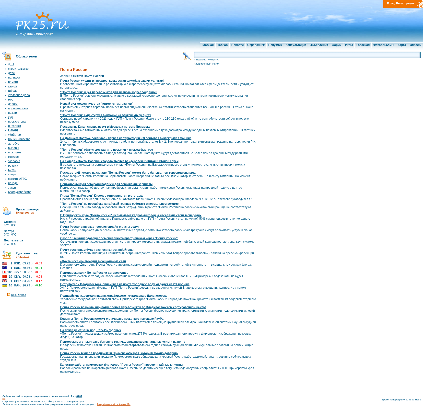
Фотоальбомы (383, 45)
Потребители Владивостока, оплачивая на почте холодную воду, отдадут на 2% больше (124, 284)
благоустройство (19, 192)
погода (13, 183)
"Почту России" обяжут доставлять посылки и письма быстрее (106, 149)
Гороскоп (363, 45)
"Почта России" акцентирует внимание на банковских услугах (105, 115)
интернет (14, 126)
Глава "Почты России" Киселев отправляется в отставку (101, 195)
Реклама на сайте (42, 401)
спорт (12, 174)
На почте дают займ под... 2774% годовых (90, 330)
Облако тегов (26, 56)
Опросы (415, 45)
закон (12, 187)
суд (10, 117)
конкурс (13, 157)
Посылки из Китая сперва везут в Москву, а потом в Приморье (105, 126)
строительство (18, 68)
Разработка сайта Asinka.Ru (113, 404)
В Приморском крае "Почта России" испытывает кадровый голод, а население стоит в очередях (130, 215)
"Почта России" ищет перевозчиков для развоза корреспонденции (108, 92)
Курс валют (24, 253)
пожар (12, 112)
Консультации (296, 45)
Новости (237, 45)
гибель (12, 90)
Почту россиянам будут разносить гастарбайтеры (96, 249)
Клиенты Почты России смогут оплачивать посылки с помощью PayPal (112, 318)
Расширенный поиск (206, 63)
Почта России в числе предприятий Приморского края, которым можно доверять (119, 353)
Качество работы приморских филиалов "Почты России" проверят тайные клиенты (121, 364)
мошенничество (19, 139)
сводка (12, 86)
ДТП (11, 64)
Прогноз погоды (27, 209)
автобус (13, 143)
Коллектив (23, 401)
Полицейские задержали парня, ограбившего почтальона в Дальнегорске (113, 295)
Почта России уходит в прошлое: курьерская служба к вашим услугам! (112, 80)
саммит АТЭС (17, 179)
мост (11, 99)
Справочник (256, 45)
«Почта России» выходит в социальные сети (93, 261)
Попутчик (275, 45)
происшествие (18, 108)
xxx (4, 398)
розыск (13, 165)
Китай (12, 170)
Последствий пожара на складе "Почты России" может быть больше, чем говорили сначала (128, 172)
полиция (14, 77)
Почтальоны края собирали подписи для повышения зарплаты (106, 184)
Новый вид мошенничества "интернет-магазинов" (96, 103)
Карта (402, 45)
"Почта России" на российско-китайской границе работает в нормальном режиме (119, 203)
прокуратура (17, 121)
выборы (13, 148)
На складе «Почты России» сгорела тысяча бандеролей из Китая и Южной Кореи (119, 161)
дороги (13, 104)
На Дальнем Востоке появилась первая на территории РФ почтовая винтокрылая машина (125, 138)
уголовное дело (19, 95)
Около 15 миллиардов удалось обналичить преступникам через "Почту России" (119, 238)
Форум (336, 45)
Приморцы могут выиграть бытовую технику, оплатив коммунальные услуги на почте (123, 341)
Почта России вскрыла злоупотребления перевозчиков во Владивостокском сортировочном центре (133, 307)
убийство (14, 134)
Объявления (319, 45)
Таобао (222, 45)
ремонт (13, 82)
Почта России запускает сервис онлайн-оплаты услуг (99, 226)
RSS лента (18, 295)
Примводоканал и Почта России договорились (94, 272)
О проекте (8, 401)
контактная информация (69, 401)
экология (14, 161)
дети (11, 73)
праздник (14, 152)
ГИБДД (13, 130)
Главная (208, 45)
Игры (349, 45)
